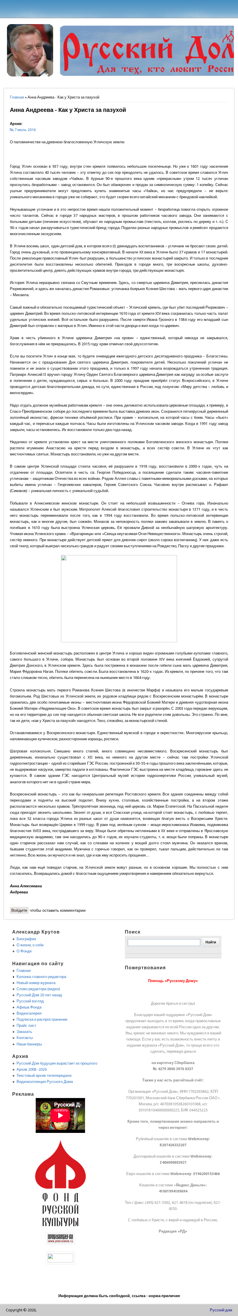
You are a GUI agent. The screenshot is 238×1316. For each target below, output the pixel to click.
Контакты (25, 1038)
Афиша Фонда (29, 1007)
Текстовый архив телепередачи (44, 1075)
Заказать (24, 1031)
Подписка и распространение (42, 1019)
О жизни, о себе (30, 945)
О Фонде (24, 951)
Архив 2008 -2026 (32, 1069)
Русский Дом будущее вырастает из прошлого (57, 1063)
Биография (26, 939)
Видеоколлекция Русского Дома (45, 1081)
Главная (17, 97)
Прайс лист (26, 1025)
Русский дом (221, 1310)
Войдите (19, 910)
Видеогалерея (29, 1013)
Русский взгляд (30, 1001)
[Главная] (30, 75)
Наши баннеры (29, 1044)
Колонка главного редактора (41, 977)
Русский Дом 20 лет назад (39, 995)
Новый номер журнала (36, 983)
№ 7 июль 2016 (23, 130)
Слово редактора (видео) (38, 989)
